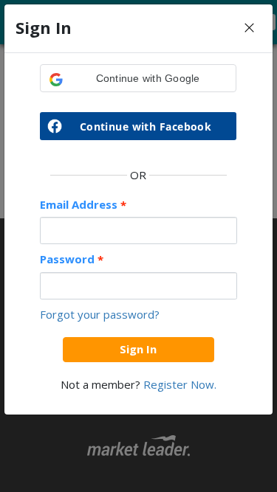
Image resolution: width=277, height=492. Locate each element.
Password (71, 259)
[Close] (249, 28)
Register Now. (179, 384)
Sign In (138, 349)
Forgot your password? (100, 314)
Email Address (83, 204)
